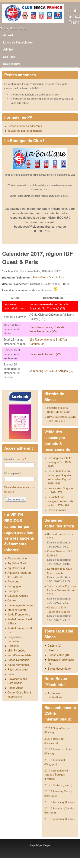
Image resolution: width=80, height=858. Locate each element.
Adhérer (8, 49)
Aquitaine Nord (16, 563)
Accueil (8, 35)
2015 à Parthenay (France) (59, 802)
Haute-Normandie (18, 665)
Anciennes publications (55, 695)
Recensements (57, 510)
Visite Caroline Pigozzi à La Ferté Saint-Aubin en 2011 (61, 590)
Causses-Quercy (17, 596)
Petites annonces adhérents (24, 126)
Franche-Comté (16, 610)
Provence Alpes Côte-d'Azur (17, 681)
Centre (11, 600)
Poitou (11, 674)
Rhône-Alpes (15, 688)
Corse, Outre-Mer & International (19, 694)
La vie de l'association (18, 42)
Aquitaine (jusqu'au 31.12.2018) (19, 575)
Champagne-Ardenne (20, 605)
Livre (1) (53, 650)
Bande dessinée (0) (59, 668)
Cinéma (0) (54, 645)
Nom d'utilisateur (15, 459)
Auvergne (13, 581)
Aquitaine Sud (16, 568)
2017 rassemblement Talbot (56, 774)
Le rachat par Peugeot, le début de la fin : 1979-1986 (60, 501)
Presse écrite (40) (59, 655)
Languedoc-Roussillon (14, 639)
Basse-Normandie (18, 660)
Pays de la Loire (17, 669)
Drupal (46, 845)
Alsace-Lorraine (17, 558)
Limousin (13, 646)
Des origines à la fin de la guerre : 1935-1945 (60, 462)
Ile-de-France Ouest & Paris (48, 277)
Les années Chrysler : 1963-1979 (60, 490)
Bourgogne (14, 586)
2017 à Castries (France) (58, 785)
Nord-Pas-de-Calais (19, 655)
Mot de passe (13, 473)
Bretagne (13, 591)
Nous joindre (11, 64)
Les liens (9, 57)
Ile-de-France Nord (18, 614)
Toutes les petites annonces (24, 131)
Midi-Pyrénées (16, 650)
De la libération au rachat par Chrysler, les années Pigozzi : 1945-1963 (60, 477)
